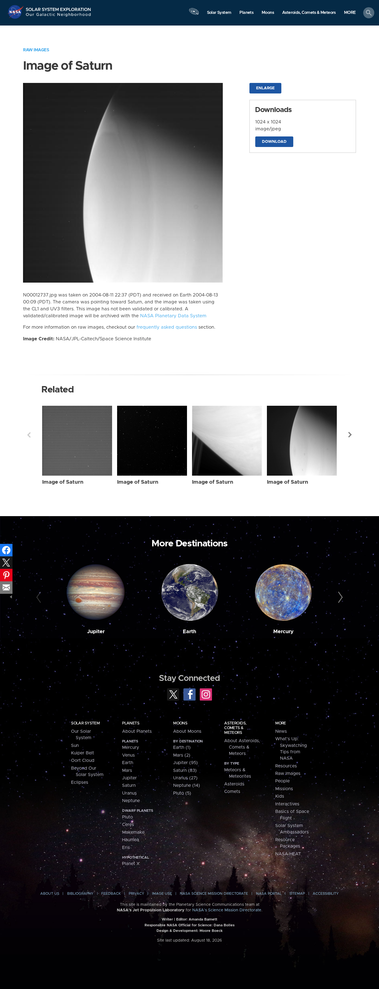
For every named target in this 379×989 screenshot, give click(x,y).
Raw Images (36, 50)
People (282, 781)
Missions (284, 789)
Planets (130, 723)
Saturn (129, 785)
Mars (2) (181, 755)
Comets (232, 791)
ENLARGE (265, 88)
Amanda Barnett (203, 919)
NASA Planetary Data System (173, 316)
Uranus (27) (185, 778)
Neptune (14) (186, 785)
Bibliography (80, 894)
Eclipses (79, 782)
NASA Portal (269, 894)
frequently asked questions (167, 327)
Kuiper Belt (82, 753)
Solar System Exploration (59, 8)
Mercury (283, 631)
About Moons (187, 731)
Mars (127, 770)
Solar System (85, 723)
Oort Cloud (82, 760)
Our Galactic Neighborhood (59, 16)
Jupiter (96, 631)
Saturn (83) (185, 770)
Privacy (136, 894)
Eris (126, 847)
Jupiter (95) (185, 762)
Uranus (129, 793)
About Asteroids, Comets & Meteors (242, 747)
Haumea (130, 840)
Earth (189, 631)
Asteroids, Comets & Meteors (235, 728)
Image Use (162, 894)
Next (350, 435)
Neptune (131, 800)
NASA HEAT (288, 854)
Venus (128, 755)
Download (274, 142)
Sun (75, 745)
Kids (279, 796)
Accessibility (326, 894)
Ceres (128, 824)
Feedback (111, 894)
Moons (180, 723)
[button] (350, 13)
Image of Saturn (63, 482)
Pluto (127, 817)
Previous (29, 435)
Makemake (133, 832)
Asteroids (234, 784)
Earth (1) (182, 747)
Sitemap (297, 894)
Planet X (131, 863)
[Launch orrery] (193, 14)
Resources (286, 766)
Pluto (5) (182, 793)
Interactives (287, 804)
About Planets (137, 731)
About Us (49, 894)
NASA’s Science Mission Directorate (226, 910)
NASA (16, 12)
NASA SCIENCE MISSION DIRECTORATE (214, 894)
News (281, 731)
